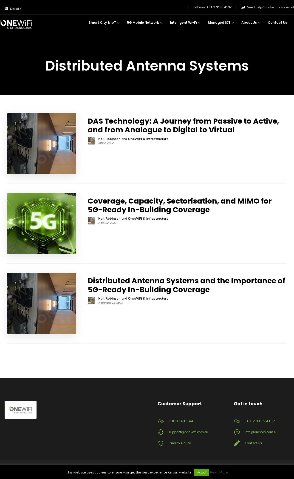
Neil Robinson (109, 139)
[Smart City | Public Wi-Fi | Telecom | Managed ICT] (16, 24)
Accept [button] (201, 472)
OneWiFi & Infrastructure (148, 139)
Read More (219, 472)
